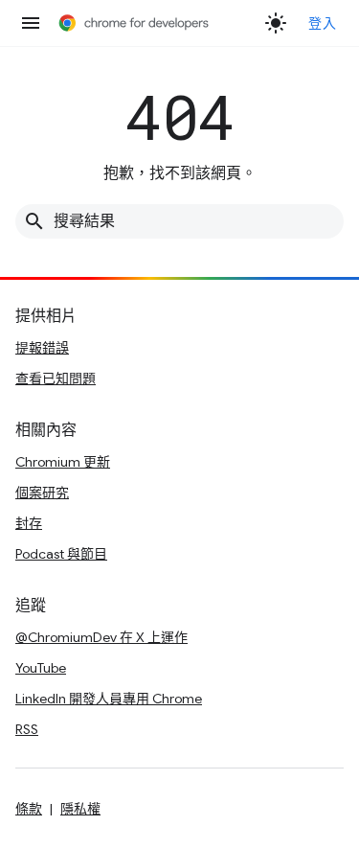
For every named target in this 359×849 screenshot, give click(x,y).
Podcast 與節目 (61, 553)
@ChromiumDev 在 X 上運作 (101, 637)
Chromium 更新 (62, 461)
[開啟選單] (30, 23)
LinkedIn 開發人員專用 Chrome (108, 698)
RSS (26, 729)
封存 (28, 523)
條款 (28, 808)
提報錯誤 (42, 347)
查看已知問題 (55, 378)
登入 (322, 23)
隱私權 (80, 808)
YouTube (40, 668)
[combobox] (179, 221)
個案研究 (42, 492)
